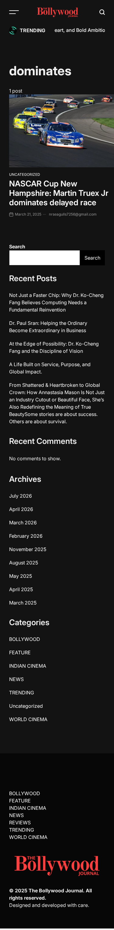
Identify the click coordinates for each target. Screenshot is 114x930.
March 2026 (23, 523)
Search (17, 247)
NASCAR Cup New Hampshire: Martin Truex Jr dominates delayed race (59, 193)
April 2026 (21, 509)
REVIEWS (20, 822)
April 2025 (21, 589)
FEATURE (20, 652)
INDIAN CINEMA (27, 666)
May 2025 (20, 576)
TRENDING (21, 693)
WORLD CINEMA (28, 719)
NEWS (16, 679)
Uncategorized (24, 174)
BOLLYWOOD (24, 639)
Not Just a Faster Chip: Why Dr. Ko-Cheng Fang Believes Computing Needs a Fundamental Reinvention (56, 302)
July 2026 (20, 496)
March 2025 (22, 603)
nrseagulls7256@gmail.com (73, 214)
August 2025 (23, 563)
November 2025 (27, 549)
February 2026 (26, 536)
